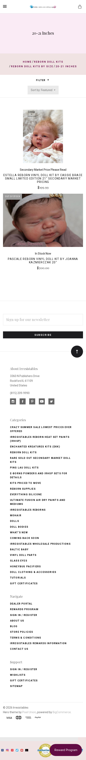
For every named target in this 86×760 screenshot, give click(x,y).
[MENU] (5, 6)
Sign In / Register (23, 615)
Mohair (15, 515)
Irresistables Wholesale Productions (40, 543)
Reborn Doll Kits (23, 452)
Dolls (14, 521)
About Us (17, 620)
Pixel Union (29, 712)
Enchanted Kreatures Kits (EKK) (35, 446)
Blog (14, 626)
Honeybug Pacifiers (25, 566)
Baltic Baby (19, 549)
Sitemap (16, 686)
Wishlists (18, 675)
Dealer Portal (21, 603)
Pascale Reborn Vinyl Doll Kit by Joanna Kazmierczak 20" (43, 260)
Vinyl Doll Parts (23, 555)
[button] (48, 80)
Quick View (43, 138)
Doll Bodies (19, 526)
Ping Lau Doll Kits (24, 467)
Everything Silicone (26, 494)
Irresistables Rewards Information (38, 643)
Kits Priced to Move (25, 483)
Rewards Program (24, 609)
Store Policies (21, 632)
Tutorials (18, 577)
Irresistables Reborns (28, 509)
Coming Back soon (24, 538)
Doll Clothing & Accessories (33, 572)
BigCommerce (62, 712)
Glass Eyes (18, 560)
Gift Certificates (24, 583)
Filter (41, 80)
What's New (19, 532)
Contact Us (19, 649)
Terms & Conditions (25, 637)
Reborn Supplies (23, 488)
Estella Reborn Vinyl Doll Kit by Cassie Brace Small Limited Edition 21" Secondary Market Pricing (43, 178)
